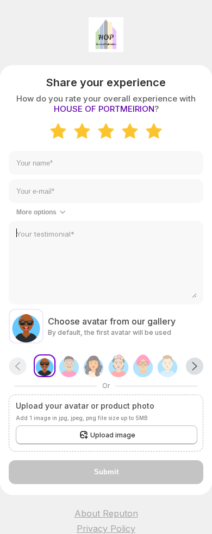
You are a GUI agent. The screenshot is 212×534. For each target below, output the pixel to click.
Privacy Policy (106, 528)
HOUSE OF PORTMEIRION (104, 109)
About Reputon (106, 513)
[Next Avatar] (194, 365)
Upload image (112, 435)
